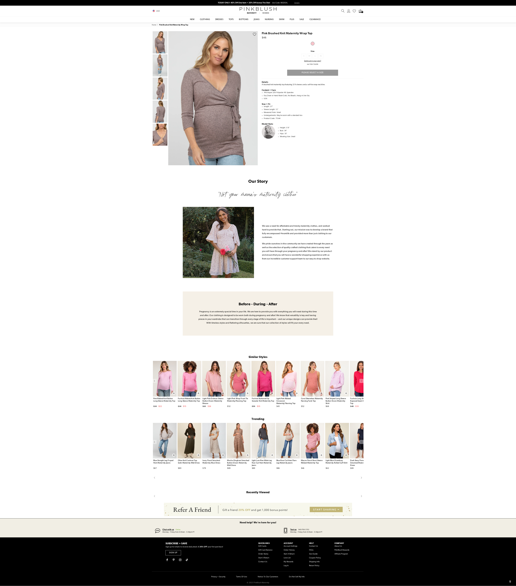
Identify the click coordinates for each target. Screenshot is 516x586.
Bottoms (243, 20)
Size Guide (313, 554)
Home (154, 25)
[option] (213, 98)
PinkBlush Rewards (342, 550)
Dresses (219, 20)
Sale (302, 20)
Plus (292, 20)
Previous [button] (171, 98)
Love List (287, 558)
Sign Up (173, 553)
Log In (286, 566)
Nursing (269, 20)
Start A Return (263, 558)
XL (321, 56)
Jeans (256, 20)
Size (312, 51)
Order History (289, 550)
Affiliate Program (341, 554)
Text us (293, 529)
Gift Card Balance (265, 550)
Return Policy (314, 566)
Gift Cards (262, 546)
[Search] (343, 11)
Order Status (263, 554)
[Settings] (349, 11)
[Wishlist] (354, 11)
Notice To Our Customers (268, 577)
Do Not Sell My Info (297, 577)
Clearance (315, 20)
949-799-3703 (303, 530)
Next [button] (255, 98)
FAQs (311, 550)
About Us (338, 546)
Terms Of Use (241, 577)
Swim (281, 20)
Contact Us (262, 562)
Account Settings (290, 546)
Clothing (205, 20)
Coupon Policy (315, 558)
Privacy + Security (218, 577)
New (192, 20)
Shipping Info (314, 562)
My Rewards (288, 562)
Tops (231, 20)
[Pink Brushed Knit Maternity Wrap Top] (312, 43)
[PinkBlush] (258, 9)
